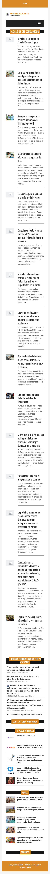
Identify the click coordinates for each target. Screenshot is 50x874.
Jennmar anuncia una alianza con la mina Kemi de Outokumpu (23, 677)
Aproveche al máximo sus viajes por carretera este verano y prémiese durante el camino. (30, 362)
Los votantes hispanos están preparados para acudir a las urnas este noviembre (28, 318)
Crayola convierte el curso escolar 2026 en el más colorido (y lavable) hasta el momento (30, 236)
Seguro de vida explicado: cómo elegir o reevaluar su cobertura (30, 620)
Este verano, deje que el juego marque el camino (29, 477)
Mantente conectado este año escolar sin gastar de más (29, 157)
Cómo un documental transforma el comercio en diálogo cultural (23, 668)
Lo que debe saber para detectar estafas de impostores (28, 398)
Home (25, 4)
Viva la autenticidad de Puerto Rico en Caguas (28, 40)
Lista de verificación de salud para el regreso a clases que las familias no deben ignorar (30, 78)
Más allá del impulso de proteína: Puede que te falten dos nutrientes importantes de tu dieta (29, 279)
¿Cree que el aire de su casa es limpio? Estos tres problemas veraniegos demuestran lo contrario (31, 440)
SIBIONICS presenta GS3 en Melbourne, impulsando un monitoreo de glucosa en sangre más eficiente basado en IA (24, 689)
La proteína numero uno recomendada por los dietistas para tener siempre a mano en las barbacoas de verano (29, 520)
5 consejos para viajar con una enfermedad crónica (30, 195)
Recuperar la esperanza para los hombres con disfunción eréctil (28, 120)
